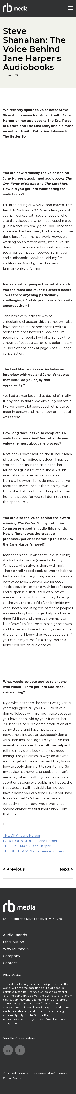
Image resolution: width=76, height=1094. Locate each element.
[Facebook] (20, 1050)
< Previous (14, 869)
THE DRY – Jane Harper (21, 835)
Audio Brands (15, 935)
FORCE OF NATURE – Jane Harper (30, 841)
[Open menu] (70, 8)
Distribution (13, 942)
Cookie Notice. (12, 1078)
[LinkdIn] (8, 1050)
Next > (66, 869)
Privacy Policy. (60, 1073)
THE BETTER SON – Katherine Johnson (34, 851)
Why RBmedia (16, 949)
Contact (10, 963)
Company (11, 956)
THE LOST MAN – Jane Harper (27, 846)
